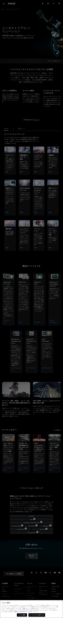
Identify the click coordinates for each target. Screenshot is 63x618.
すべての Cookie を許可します (36, 615)
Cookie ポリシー (24, 611)
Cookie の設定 (21, 615)
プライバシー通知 (12, 611)
